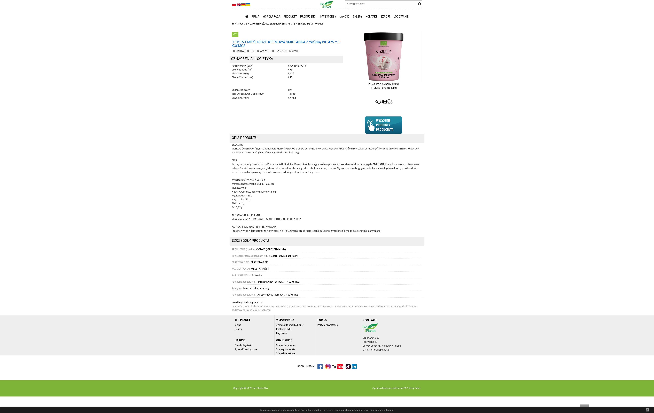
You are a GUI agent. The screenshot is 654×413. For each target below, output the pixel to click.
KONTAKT (371, 16)
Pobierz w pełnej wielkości (384, 84)
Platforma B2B (283, 329)
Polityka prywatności (327, 325)
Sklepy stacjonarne (285, 345)
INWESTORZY (328, 16)
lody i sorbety (262, 288)
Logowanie (281, 333)
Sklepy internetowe (285, 353)
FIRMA (255, 16)
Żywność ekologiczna (246, 349)
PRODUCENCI (308, 16)
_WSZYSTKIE (291, 294)
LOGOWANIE (401, 16)
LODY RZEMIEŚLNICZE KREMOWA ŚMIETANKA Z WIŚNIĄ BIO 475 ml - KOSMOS (286, 23)
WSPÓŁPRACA (271, 16)
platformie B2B (399, 388)
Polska (258, 275)
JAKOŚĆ (344, 16)
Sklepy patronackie (285, 349)
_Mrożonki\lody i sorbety (269, 294)
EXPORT (385, 16)
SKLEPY (357, 16)
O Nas (238, 325)
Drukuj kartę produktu (385, 87)
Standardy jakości (244, 345)
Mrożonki (248, 288)
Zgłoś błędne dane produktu (247, 302)
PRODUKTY (290, 16)
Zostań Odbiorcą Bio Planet (289, 325)
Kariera (238, 329)
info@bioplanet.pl (380, 349)
